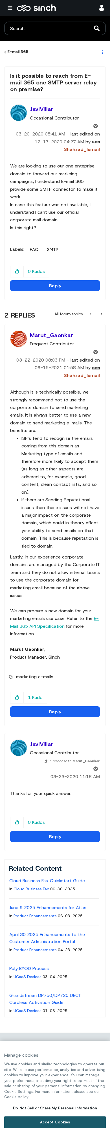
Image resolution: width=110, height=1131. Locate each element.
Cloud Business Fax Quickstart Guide (47, 881)
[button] (17, 271)
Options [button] (102, 52)
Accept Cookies (55, 1122)
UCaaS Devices (27, 976)
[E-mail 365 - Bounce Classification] (101, 314)
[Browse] (11, 8)
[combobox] (55, 28)
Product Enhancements (35, 915)
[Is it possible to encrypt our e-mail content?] (91, 314)
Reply (55, 286)
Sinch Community (36, 7)
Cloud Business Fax (31, 888)
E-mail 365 (17, 51)
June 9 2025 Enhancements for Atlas (47, 908)
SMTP (52, 249)
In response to (74, 761)
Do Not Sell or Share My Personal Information (55, 1108)
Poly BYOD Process (29, 968)
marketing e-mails (34, 677)
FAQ (34, 249)
